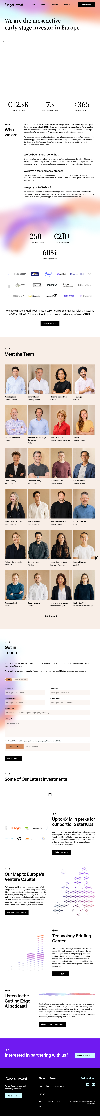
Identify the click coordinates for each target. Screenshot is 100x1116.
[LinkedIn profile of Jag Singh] (75, 391)
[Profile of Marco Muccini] (39, 507)
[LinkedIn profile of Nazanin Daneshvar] (52, 391)
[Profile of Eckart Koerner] (84, 507)
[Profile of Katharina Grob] (84, 588)
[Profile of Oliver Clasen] (39, 382)
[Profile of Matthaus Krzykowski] (61, 507)
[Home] (14, 5)
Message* (8, 719)
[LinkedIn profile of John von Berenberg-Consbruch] (30, 432)
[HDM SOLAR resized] (18, 285)
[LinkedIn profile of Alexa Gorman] (52, 432)
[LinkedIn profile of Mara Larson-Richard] (7, 516)
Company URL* (10, 709)
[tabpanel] (47, 724)
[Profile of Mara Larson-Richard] (16, 507)
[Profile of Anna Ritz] (84, 424)
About (32, 5)
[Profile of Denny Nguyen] (84, 548)
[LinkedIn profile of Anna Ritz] (75, 432)
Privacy (50, 1101)
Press (41, 1094)
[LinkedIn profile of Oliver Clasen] (30, 391)
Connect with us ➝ (84, 1055)
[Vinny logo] (6, 83)
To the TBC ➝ (60, 974)
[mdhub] (83, 285)
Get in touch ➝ (86, 5)
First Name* (9, 688)
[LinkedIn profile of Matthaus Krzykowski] (52, 516)
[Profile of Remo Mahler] (39, 548)
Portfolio (54, 5)
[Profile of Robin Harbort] (39, 588)
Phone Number (55, 698)
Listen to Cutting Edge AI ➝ (52, 1024)
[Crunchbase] (93, 1084)
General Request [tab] (20, 680)
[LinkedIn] (87, 1084)
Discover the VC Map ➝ (16, 912)
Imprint (41, 1101)
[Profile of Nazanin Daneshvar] (61, 382)
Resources (59, 1086)
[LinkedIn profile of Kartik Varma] (75, 475)
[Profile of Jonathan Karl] (16, 588)
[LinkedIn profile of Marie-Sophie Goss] (52, 556)
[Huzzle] (50, 285)
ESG (40, 1106)
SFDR (59, 1101)
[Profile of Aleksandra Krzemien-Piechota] (16, 548)
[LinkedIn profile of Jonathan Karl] (7, 597)
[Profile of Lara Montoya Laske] (61, 588)
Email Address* (10, 698)
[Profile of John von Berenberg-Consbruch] (39, 424)
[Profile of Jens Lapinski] (16, 382)
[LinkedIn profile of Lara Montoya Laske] (52, 597)
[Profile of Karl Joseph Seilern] (16, 424)
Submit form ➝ (13, 759)
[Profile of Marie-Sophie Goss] (61, 548)
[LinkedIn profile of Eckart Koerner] (75, 516)
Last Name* (54, 688)
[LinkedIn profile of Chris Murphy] (7, 475)
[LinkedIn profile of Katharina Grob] (75, 597)
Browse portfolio (50, 323)
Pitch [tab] (9, 680)
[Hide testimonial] (96, 41)
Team (43, 5)
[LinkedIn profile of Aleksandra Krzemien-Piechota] (7, 556)
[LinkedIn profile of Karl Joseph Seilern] (7, 432)
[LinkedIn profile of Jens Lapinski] (7, 391)
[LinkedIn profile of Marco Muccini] (30, 516)
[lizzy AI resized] (66, 285)
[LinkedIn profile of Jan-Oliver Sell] (52, 475)
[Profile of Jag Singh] (84, 382)
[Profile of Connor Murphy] (39, 466)
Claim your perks (61, 852)
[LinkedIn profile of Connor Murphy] (30, 475)
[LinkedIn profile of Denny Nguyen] (75, 556)
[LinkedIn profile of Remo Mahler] (30, 556)
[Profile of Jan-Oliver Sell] (61, 466)
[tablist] (16, 679)
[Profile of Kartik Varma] (84, 466)
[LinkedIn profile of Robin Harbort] (30, 597)
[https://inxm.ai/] (35, 285)
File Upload (33, 741)
